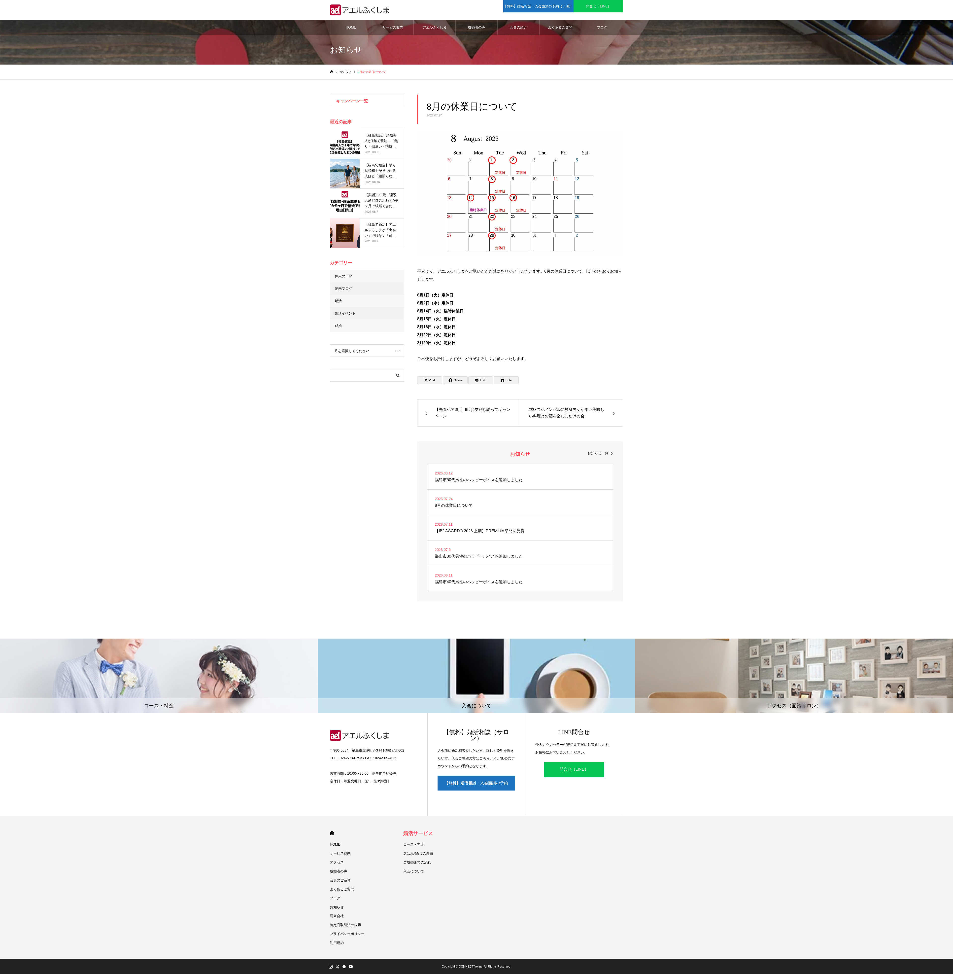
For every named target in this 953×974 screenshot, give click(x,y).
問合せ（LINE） (598, 6)
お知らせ (337, 907)
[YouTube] (350, 966)
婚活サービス (418, 833)
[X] (337, 966)
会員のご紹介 (340, 880)
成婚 (338, 326)
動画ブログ (343, 288)
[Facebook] (343, 966)
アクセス (337, 862)
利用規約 (337, 943)
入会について (413, 871)
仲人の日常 (343, 276)
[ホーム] (331, 71)
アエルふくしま (434, 27)
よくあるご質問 (560, 27)
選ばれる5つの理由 (418, 853)
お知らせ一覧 (597, 453)
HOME (351, 27)
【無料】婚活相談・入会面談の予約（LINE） (538, 6)
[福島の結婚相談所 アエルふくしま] (361, 10)
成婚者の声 (476, 27)
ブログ (602, 27)
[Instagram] (330, 966)
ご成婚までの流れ (417, 862)
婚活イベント (345, 313)
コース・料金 (413, 844)
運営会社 (337, 916)
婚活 (338, 301)
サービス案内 (392, 27)
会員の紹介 (518, 27)
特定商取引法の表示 (345, 925)
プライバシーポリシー (347, 934)
